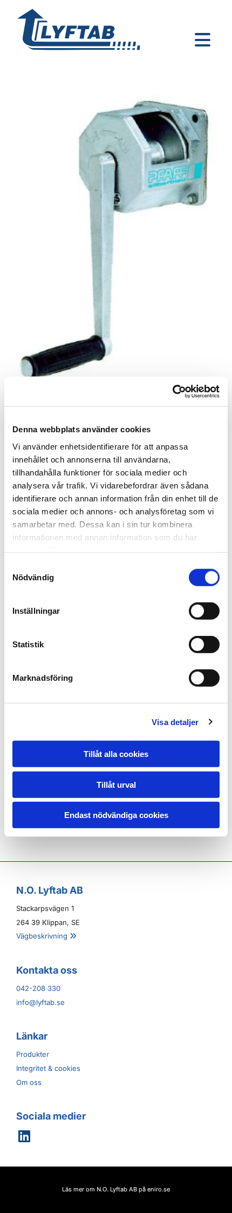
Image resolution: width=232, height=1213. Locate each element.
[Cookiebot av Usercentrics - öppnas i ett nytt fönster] (172, 391)
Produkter (32, 1054)
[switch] (204, 611)
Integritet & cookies (48, 1068)
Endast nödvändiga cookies (116, 815)
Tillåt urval (116, 784)
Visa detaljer (175, 721)
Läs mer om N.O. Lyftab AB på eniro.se (116, 1189)
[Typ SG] (116, 236)
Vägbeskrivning (46, 935)
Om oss (29, 1082)
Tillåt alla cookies (116, 754)
